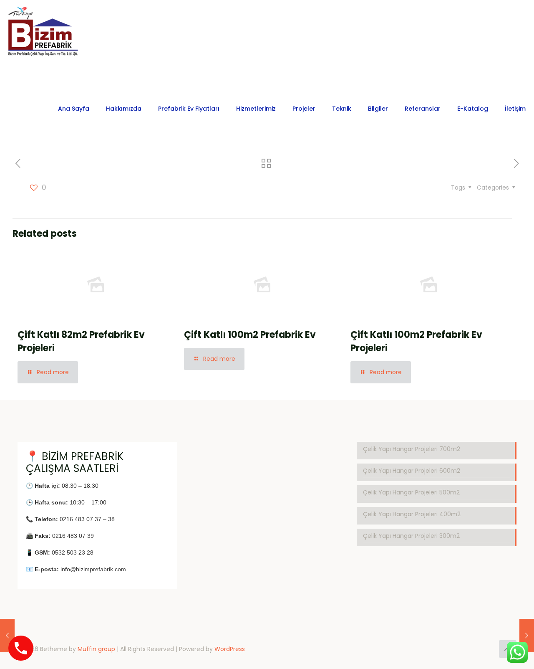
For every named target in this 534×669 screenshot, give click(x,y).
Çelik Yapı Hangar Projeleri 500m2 (411, 492)
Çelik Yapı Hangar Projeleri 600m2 (411, 470)
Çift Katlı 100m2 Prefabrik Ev (250, 334)
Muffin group (96, 649)
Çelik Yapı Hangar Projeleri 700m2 (411, 449)
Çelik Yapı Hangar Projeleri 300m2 (411, 536)
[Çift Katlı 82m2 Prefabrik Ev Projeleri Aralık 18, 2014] (7, 635)
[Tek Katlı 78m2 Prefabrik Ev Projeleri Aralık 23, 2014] (526, 635)
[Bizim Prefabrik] (43, 36)
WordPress (229, 649)
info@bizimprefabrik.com (93, 569)
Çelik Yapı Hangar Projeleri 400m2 (412, 514)
